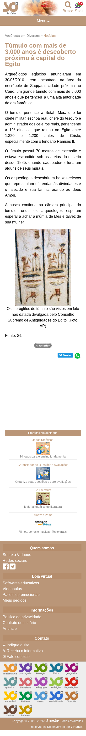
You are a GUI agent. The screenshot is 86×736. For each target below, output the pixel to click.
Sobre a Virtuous (17, 555)
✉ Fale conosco (16, 657)
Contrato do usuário (19, 623)
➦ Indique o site (16, 645)
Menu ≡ (43, 21)
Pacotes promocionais (21, 595)
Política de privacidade (22, 617)
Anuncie (10, 628)
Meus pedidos (15, 600)
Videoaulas (12, 589)
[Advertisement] (43, 393)
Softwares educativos (21, 583)
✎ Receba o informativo (23, 651)
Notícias (49, 35)
